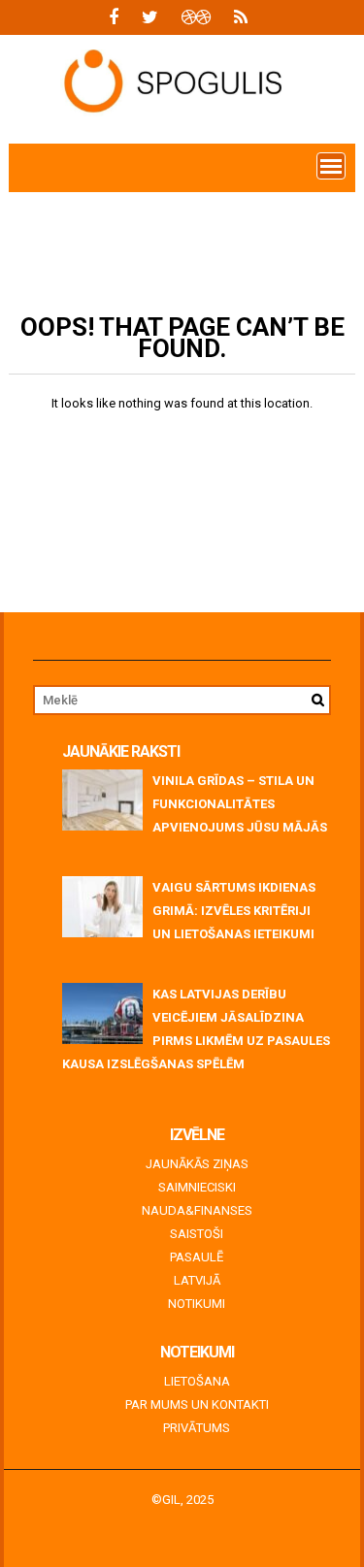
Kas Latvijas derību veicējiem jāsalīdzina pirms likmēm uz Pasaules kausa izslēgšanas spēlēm (196, 1029)
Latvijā (197, 1280)
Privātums (196, 1427)
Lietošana (197, 1381)
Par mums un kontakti (197, 1404)
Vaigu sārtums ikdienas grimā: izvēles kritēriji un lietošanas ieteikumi (233, 910)
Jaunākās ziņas (197, 1164)
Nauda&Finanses (197, 1210)
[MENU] (331, 166)
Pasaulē (196, 1257)
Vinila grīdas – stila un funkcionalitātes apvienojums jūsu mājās (239, 803)
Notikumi (196, 1303)
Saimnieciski (197, 1187)
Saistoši (196, 1233)
